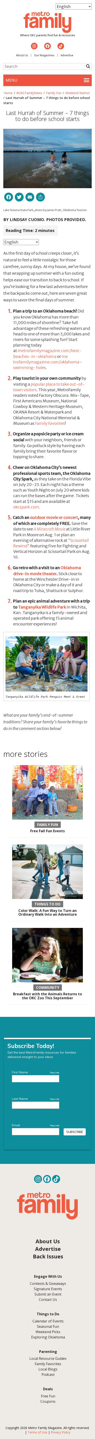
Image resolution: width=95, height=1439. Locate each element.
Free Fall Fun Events (47, 830)
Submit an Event (47, 1294)
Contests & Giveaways (48, 1283)
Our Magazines (44, 55)
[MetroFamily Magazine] (47, 22)
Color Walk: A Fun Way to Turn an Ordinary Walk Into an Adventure (47, 912)
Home (8, 93)
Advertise (67, 55)
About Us (22, 55)
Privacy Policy (60, 1432)
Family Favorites (50, 423)
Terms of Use (37, 1432)
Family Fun (53, 93)
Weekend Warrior (77, 93)
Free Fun (48, 1396)
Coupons (47, 1401)
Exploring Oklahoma (48, 1337)
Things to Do (47, 904)
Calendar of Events (48, 1321)
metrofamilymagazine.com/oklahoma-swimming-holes (47, 362)
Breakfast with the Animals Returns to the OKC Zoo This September (47, 996)
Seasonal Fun (48, 1326)
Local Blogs (47, 1369)
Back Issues (48, 1256)
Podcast (48, 1374)
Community (47, 987)
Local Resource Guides (47, 1358)
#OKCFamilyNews (29, 93)
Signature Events (48, 1288)
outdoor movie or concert (54, 517)
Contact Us (48, 1299)
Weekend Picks (48, 1331)
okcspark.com (26, 507)
